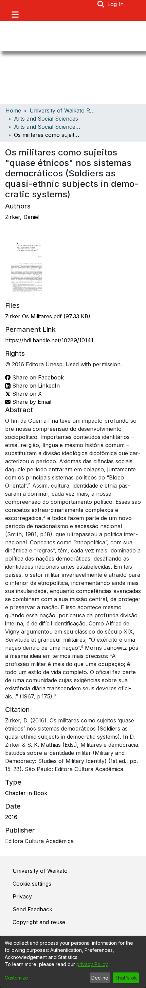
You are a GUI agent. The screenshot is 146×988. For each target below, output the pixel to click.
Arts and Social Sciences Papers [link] (48, 126)
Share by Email (31, 401)
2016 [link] (11, 817)
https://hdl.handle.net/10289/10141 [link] (49, 340)
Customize (16, 978)
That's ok (125, 978)
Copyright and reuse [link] (39, 922)
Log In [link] (115, 4)
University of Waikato (40, 870)
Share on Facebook (37, 377)
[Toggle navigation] (14, 14)
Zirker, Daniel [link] (22, 217)
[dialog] (73, 962)
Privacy (22, 896)
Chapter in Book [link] (26, 793)
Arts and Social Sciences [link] (46, 118)
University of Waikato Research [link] (63, 110)
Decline (99, 978)
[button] (101, 4)
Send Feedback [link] (32, 909)
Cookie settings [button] (32, 883)
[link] (47, 316)
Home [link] (13, 110)
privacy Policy (92, 964)
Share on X (26, 393)
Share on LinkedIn (35, 385)
